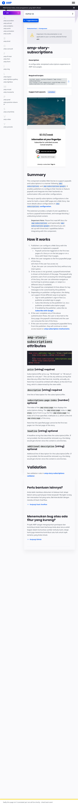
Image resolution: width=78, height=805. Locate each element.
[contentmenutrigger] (50, 14)
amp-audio (7, 34)
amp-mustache (9, 92)
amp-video (7, 119)
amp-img (7, 69)
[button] (73, 2)
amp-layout (7, 77)
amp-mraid (7, 89)
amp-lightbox (8, 82)
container (51, 92)
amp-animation (9, 31)
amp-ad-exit (8, 23)
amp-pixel (7, 100)
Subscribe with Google (44, 310)
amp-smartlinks (9, 112)
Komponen (43, 28)
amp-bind (7, 41)
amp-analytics (8, 26)
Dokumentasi (32, 28)
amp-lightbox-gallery (11, 79)
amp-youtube (8, 127)
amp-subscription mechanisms (56, 329)
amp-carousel (8, 49)
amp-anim (7, 28)
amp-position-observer (11, 103)
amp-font (7, 59)
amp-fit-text (8, 56)
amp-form (7, 62)
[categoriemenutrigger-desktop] (31, 20)
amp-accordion (9, 21)
